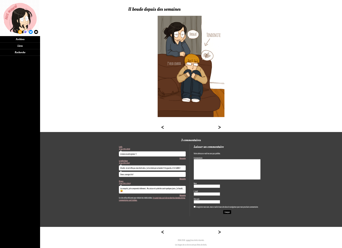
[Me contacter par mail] (36, 32)
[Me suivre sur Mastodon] (25, 32)
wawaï (188, 240)
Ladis (120, 147)
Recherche (20, 52)
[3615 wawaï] (20, 18)
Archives (20, 39)
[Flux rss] (20, 32)
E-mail (196, 191)
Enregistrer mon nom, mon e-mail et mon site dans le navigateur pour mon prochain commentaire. (227, 207)
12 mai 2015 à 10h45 (124, 149)
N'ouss (121, 181)
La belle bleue (123, 161)
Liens (20, 46)
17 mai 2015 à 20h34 (124, 183)
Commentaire (198, 158)
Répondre (183, 158)
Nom (195, 183)
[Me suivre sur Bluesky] (31, 32)
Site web (196, 199)
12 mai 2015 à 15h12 (124, 163)
